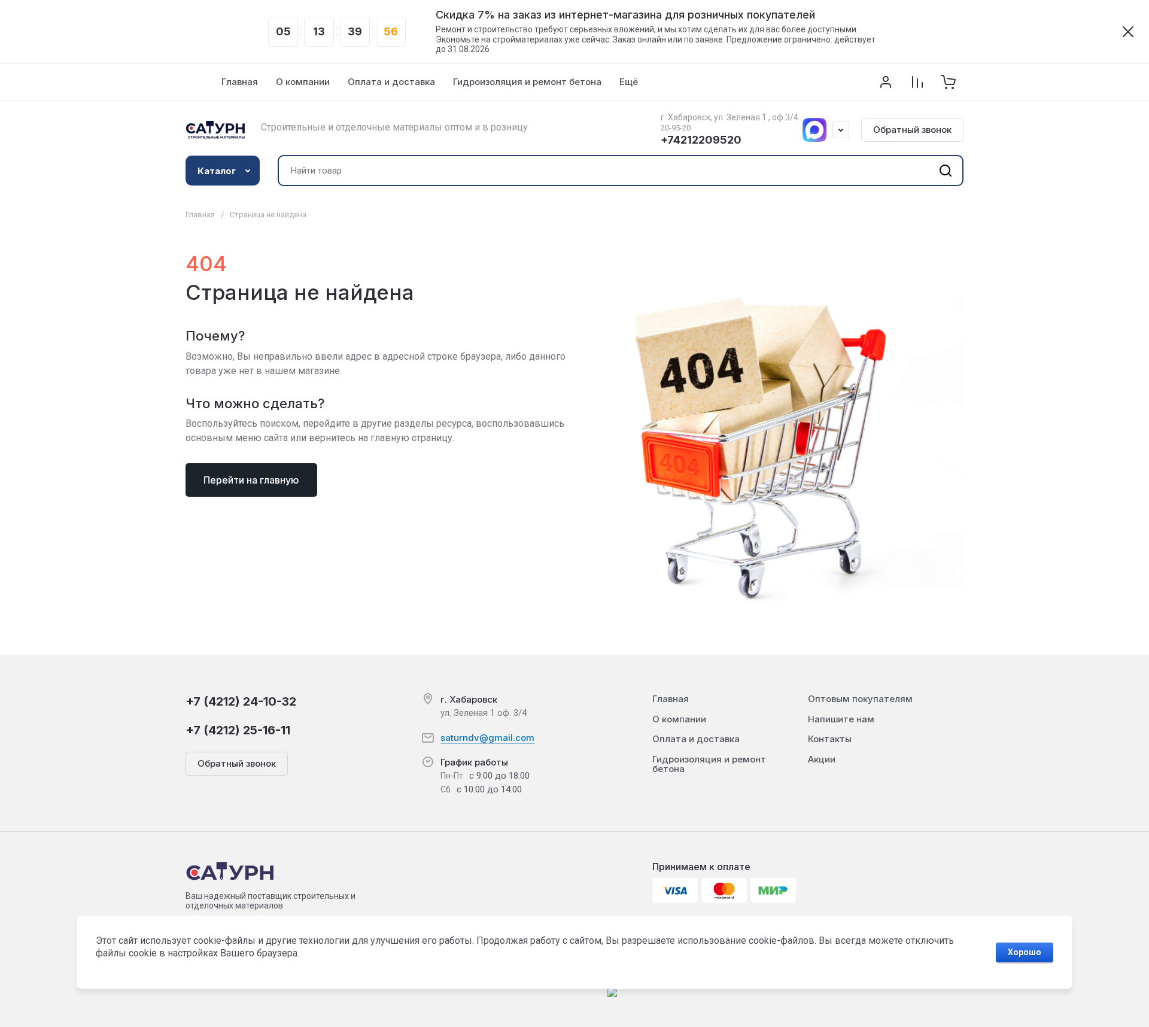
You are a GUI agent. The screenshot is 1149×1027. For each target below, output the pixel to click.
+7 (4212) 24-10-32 (241, 701)
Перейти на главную (251, 480)
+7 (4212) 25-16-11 (238, 730)
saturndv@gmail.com (487, 737)
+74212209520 (701, 139)
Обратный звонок (912, 129)
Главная (200, 214)
